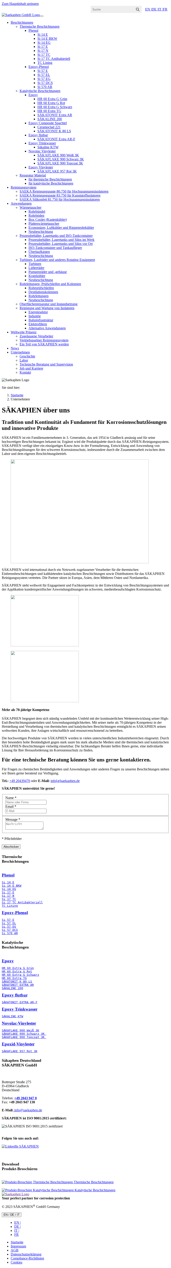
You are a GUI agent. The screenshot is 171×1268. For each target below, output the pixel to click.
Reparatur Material (33, 175)
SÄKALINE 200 (49, 119)
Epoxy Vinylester (40, 167)
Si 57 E (42, 71)
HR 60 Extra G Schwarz (54, 107)
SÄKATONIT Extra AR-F (56, 139)
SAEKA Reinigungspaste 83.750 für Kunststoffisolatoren (60, 195)
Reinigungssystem (23, 187)
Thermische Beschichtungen (39, 26)
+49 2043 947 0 (25, 1098)
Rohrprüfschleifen (41, 288)
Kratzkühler (36, 276)
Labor (24, 360)
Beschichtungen (22, 22)
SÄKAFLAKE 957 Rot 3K (57, 171)
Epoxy (33, 95)
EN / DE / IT (12, 1214)
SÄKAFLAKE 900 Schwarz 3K (60, 159)
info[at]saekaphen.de (65, 781)
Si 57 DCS (45, 83)
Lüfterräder (36, 268)
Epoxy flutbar (38, 135)
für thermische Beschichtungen (50, 179)
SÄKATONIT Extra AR (54, 115)
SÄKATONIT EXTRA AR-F (19, 1002)
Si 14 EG (44, 42)
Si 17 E (42, 46)
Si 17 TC (43, 55)
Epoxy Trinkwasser (42, 143)
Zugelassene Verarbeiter (36, 336)
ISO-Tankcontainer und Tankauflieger (55, 248)
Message (12, 819)
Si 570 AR (44, 87)
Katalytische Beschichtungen (40, 91)
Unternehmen (20, 352)
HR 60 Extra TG (49, 111)
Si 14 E (42, 34)
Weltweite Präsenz (24, 332)
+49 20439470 (19, 781)
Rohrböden (36, 215)
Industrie (34, 316)
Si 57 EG (44, 79)
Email (10, 806)
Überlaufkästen (39, 252)
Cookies (16, 1262)
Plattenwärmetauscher (43, 223)
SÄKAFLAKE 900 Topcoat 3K (60, 163)
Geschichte (27, 356)
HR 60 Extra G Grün (52, 99)
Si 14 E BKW (47, 38)
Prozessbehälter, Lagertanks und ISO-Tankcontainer (56, 236)
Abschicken (11, 846)
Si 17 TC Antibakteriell (53, 59)
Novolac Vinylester (42, 151)
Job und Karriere (31, 368)
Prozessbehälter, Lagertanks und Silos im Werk (61, 240)
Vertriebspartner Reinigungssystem (44, 340)
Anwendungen (21, 203)
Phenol (33, 30)
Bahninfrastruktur (40, 320)
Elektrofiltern (37, 324)
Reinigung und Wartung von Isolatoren (47, 308)
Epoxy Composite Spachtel (47, 123)
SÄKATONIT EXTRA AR (18, 984)
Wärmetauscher (30, 207)
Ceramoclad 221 (49, 127)
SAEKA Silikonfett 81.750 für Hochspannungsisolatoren (60, 199)
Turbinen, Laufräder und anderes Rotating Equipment (57, 260)
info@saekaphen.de (27, 1110)
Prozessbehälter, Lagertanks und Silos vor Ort (60, 244)
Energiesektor (38, 312)
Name (10, 798)
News (15, 348)
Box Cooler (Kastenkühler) (47, 219)
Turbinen (34, 264)
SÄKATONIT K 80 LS (54, 131)
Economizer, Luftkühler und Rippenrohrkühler (61, 227)
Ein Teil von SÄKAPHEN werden (44, 344)
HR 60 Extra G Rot (51, 103)
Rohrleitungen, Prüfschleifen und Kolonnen (50, 284)
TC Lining (44, 63)
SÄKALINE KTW (12, 1016)
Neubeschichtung (40, 231)
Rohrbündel (36, 211)
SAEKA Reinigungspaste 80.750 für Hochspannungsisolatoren (64, 191)
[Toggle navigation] (41, 16)
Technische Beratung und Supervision (46, 364)
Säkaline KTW (48, 147)
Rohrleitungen (38, 296)
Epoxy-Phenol (38, 67)
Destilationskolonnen (43, 292)
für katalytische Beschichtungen (50, 183)
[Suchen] (138, 9)
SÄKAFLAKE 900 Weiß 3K (58, 155)
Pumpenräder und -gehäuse (47, 272)
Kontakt (25, 372)
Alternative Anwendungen (47, 328)
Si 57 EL (43, 75)
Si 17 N (42, 51)
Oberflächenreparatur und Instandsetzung (48, 304)
